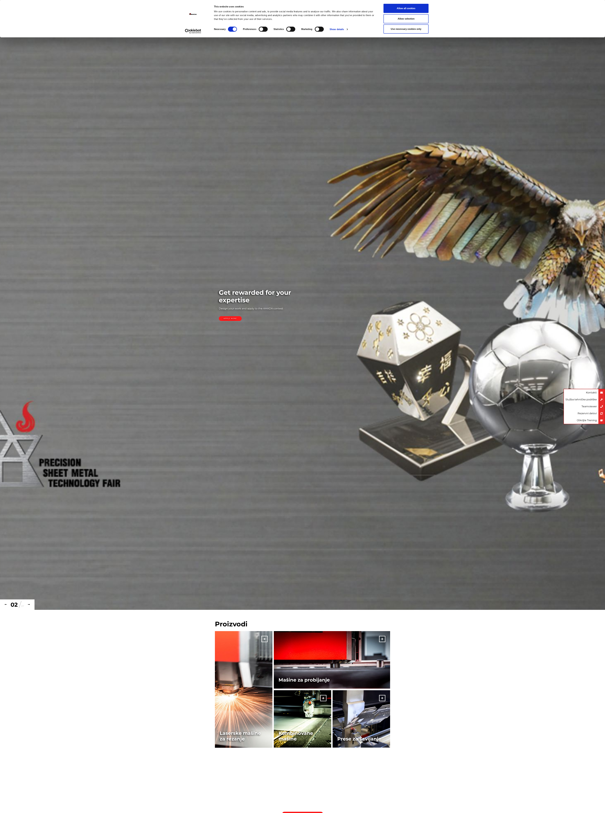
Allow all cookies (406, 8)
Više (227, 315)
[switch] (263, 29)
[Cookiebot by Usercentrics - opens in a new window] (193, 31)
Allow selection (406, 18)
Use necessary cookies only (406, 29)
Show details (337, 29)
